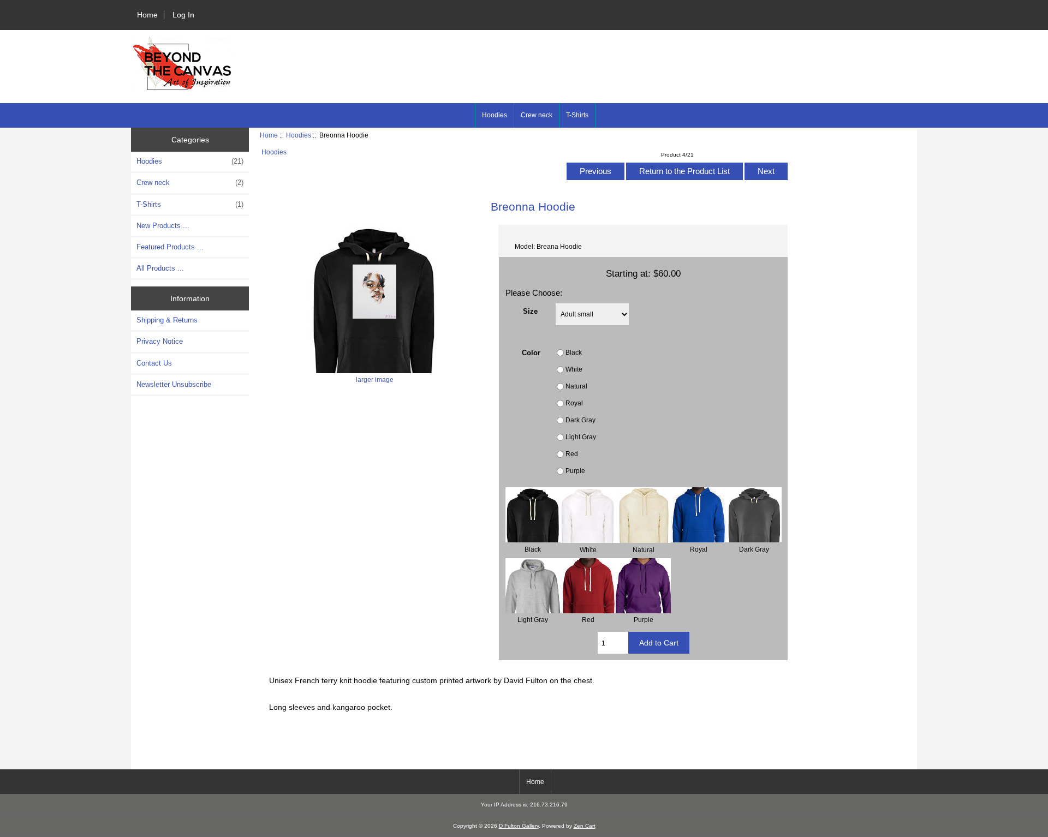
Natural (576, 386)
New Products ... (162, 226)
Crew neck (536, 115)
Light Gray (580, 436)
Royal (574, 402)
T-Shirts (577, 115)
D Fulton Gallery (519, 826)
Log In (183, 14)
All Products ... (160, 268)
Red (571, 453)
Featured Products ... (170, 247)
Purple (575, 470)
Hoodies (298, 135)
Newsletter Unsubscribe (173, 384)
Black (573, 352)
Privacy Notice (159, 341)
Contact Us (154, 363)
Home (147, 14)
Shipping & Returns (167, 320)
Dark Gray (580, 419)
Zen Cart (585, 826)
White (573, 369)
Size (530, 311)
